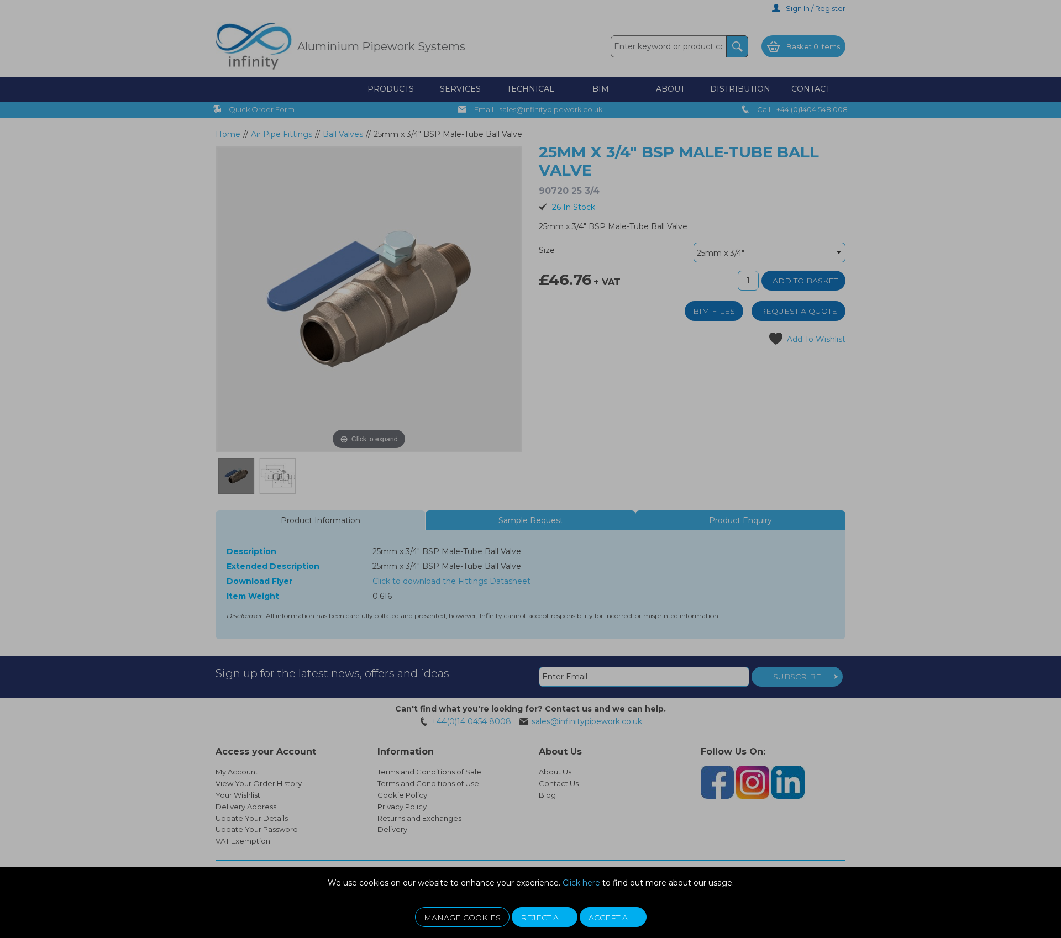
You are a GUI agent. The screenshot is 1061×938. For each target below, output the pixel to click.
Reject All (545, 918)
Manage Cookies (462, 918)
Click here (581, 883)
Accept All (613, 918)
